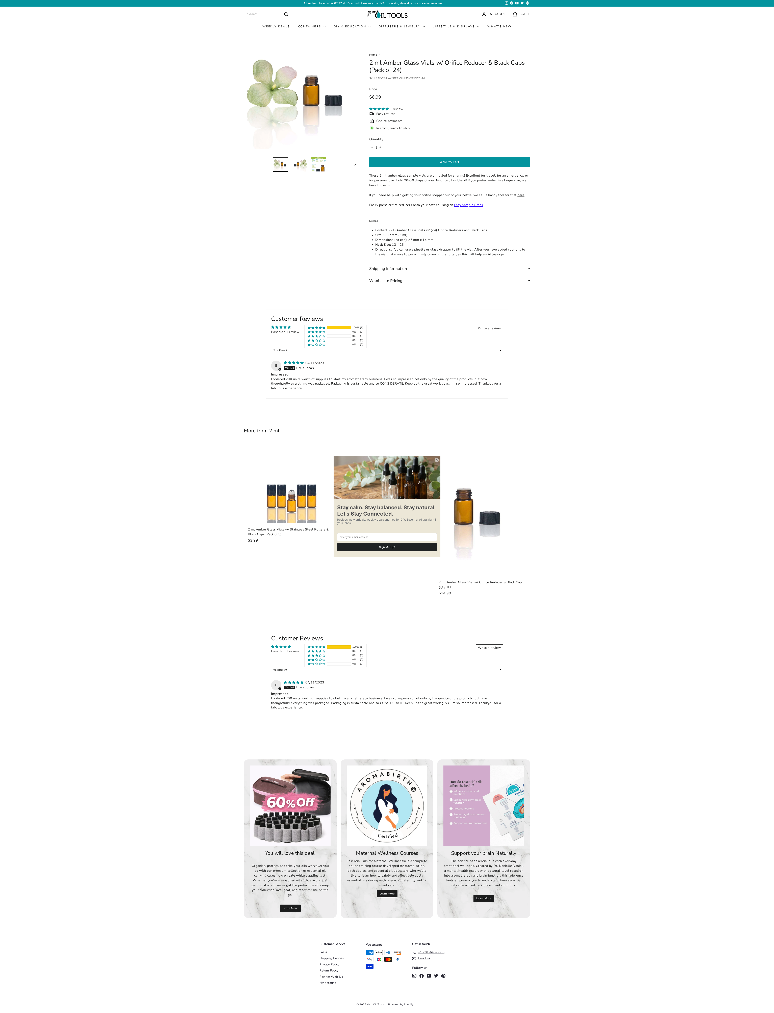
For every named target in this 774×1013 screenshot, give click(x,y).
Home (373, 55)
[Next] (353, 164)
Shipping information (388, 268)
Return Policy (328, 970)
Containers (310, 26)
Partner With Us (331, 977)
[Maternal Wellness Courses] (387, 805)
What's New (499, 26)
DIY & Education (350, 26)
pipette (419, 249)
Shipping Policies (331, 958)
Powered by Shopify (400, 1004)
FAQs (323, 952)
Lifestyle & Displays (454, 26)
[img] (294, 363)
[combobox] (268, 14)
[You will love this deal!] (290, 805)
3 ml (393, 185)
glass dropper (440, 249)
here (520, 195)
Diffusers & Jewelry (400, 26)
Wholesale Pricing (386, 280)
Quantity (376, 139)
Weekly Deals (276, 26)
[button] (379, 109)
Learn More (413, 3)
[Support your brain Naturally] (483, 805)
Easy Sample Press (468, 205)
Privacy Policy (329, 964)
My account (327, 983)
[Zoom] (300, 97)
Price (373, 89)
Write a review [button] (489, 328)
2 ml (274, 430)
